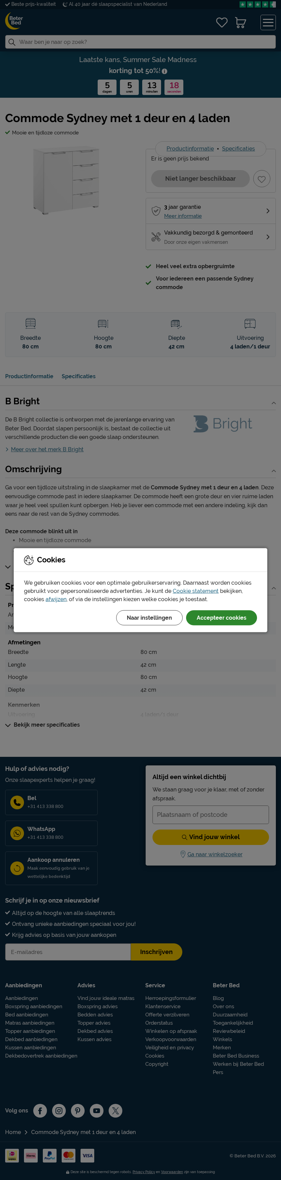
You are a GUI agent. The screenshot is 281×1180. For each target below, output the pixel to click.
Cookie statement (196, 590)
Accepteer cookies (221, 617)
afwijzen (56, 599)
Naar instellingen (149, 617)
